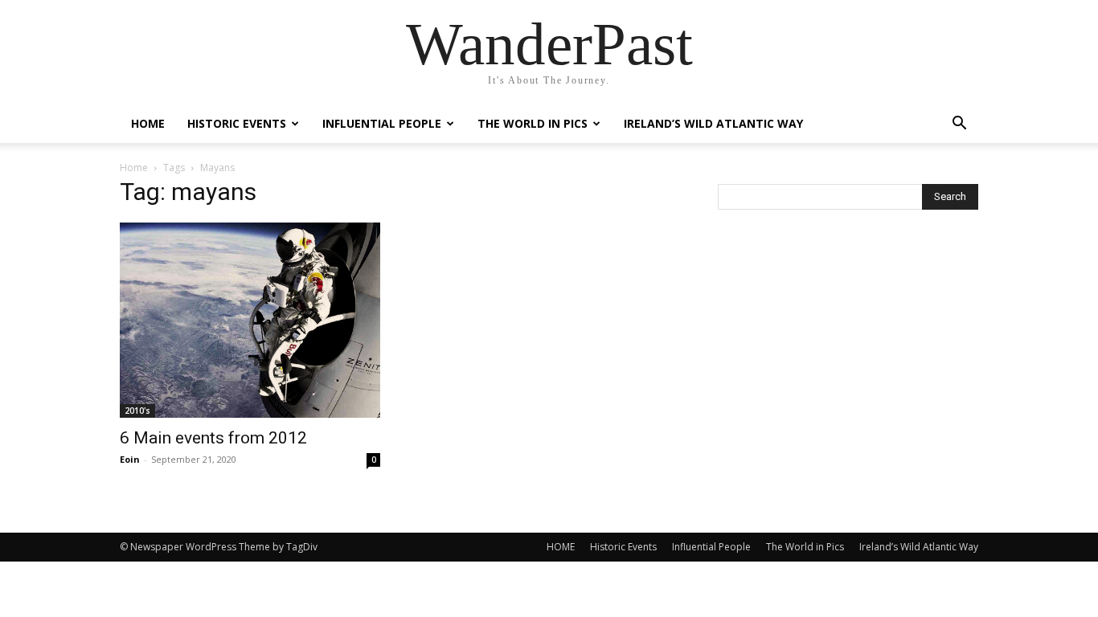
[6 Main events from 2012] (250, 320)
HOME (148, 123)
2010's (137, 410)
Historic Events (236, 123)
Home (134, 167)
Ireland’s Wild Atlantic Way (713, 123)
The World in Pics (532, 123)
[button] (959, 125)
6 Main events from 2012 (213, 437)
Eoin (130, 459)
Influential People (381, 123)
